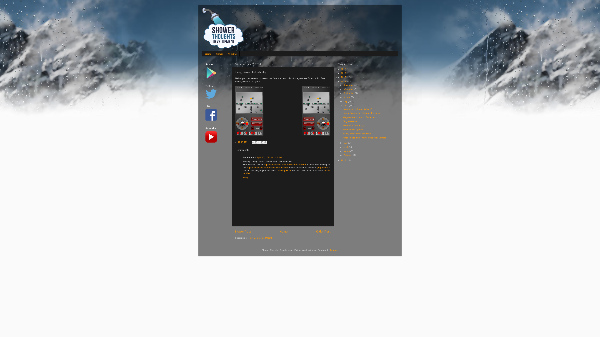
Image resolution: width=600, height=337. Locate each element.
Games (219, 53)
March (346, 151)
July (345, 101)
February (348, 155)
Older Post (323, 231)
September (349, 93)
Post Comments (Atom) (260, 238)
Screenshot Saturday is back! (357, 109)
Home (208, 53)
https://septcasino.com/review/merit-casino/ (285, 164)
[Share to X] (259, 142)
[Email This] (253, 142)
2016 (344, 73)
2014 (344, 81)
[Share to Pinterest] (265, 142)
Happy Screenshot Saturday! (357, 134)
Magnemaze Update (353, 129)
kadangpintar (284, 170)
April (345, 147)
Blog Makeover (350, 121)
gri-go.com (322, 167)
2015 (344, 77)
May (345, 143)
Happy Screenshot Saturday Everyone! (362, 113)
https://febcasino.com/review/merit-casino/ (267, 167)
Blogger (334, 250)
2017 (344, 69)
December (348, 85)
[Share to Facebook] (262, 142)
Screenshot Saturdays (354, 125)
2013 (344, 160)
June (346, 105)
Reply (245, 177)
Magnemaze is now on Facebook (359, 117)
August (347, 97)
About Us (232, 53)
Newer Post (243, 231)
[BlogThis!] (256, 142)
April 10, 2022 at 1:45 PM (269, 157)
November (348, 89)
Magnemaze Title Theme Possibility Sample (364, 138)
